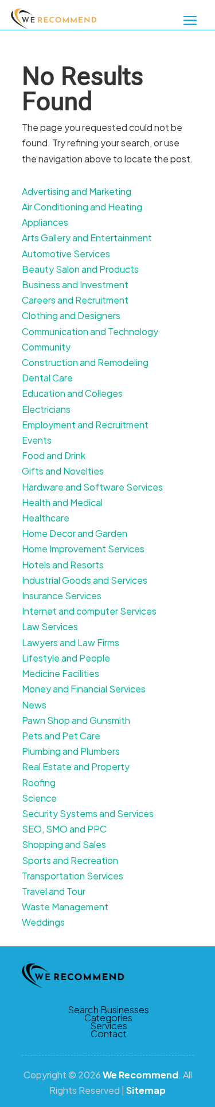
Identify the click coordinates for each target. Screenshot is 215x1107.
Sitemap (146, 1090)
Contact (109, 1034)
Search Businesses (108, 1010)
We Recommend (140, 1075)
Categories (108, 1018)
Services (108, 1026)
